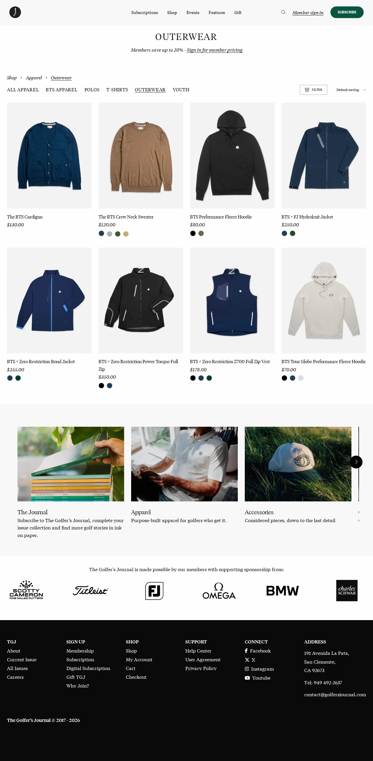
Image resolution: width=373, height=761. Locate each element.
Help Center (198, 650)
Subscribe (347, 12)
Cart (131, 667)
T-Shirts (117, 89)
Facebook (259, 650)
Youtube (260, 677)
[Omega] (218, 589)
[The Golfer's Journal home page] (15, 16)
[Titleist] (90, 589)
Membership (80, 650)
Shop (172, 12)
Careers (15, 676)
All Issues (17, 667)
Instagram (261, 668)
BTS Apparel (61, 89)
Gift (238, 12)
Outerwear (150, 89)
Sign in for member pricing (214, 49)
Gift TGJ (75, 676)
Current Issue (21, 659)
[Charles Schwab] (347, 589)
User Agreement (203, 659)
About (13, 650)
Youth (181, 89)
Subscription (80, 659)
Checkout (136, 676)
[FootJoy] (154, 589)
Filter (317, 90)
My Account (139, 659)
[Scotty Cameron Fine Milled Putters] (26, 589)
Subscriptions (144, 12)
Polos (92, 89)
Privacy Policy (201, 667)
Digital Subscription (88, 667)
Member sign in (308, 12)
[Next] (356, 462)
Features (217, 12)
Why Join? (77, 685)
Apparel (34, 78)
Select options (49, 193)
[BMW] (282, 589)
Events (192, 12)
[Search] (283, 12)
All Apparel (23, 89)
